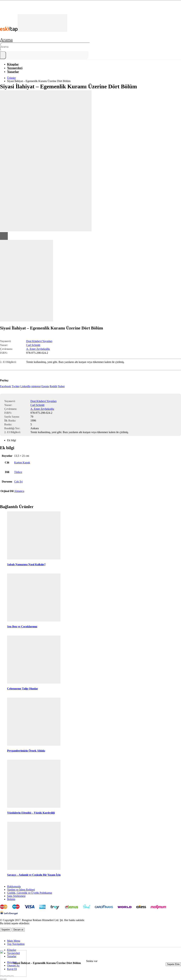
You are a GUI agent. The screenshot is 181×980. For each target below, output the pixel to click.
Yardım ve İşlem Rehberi (21, 889)
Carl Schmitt (33, 345)
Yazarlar (13, 71)
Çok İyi (18, 481)
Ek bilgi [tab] (11, 440)
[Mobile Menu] (1, 12)
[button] (6, 39)
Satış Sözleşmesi (16, 895)
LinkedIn (25, 386)
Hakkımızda (14, 886)
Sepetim (5, 929)
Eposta (45, 386)
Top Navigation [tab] (16, 943)
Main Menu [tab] (13, 940)
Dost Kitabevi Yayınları (39, 341)
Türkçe (18, 472)
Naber (61, 386)
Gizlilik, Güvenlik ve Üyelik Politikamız (29, 892)
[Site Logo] (33, 30)
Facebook (5, 386)
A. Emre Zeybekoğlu (38, 348)
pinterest (36, 386)
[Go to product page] (33, 535)
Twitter (16, 386)
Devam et (18, 929)
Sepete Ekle (173, 964)
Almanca (19, 491)
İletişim (11, 899)
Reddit (53, 386)
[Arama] (3, 55)
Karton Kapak (22, 462)
